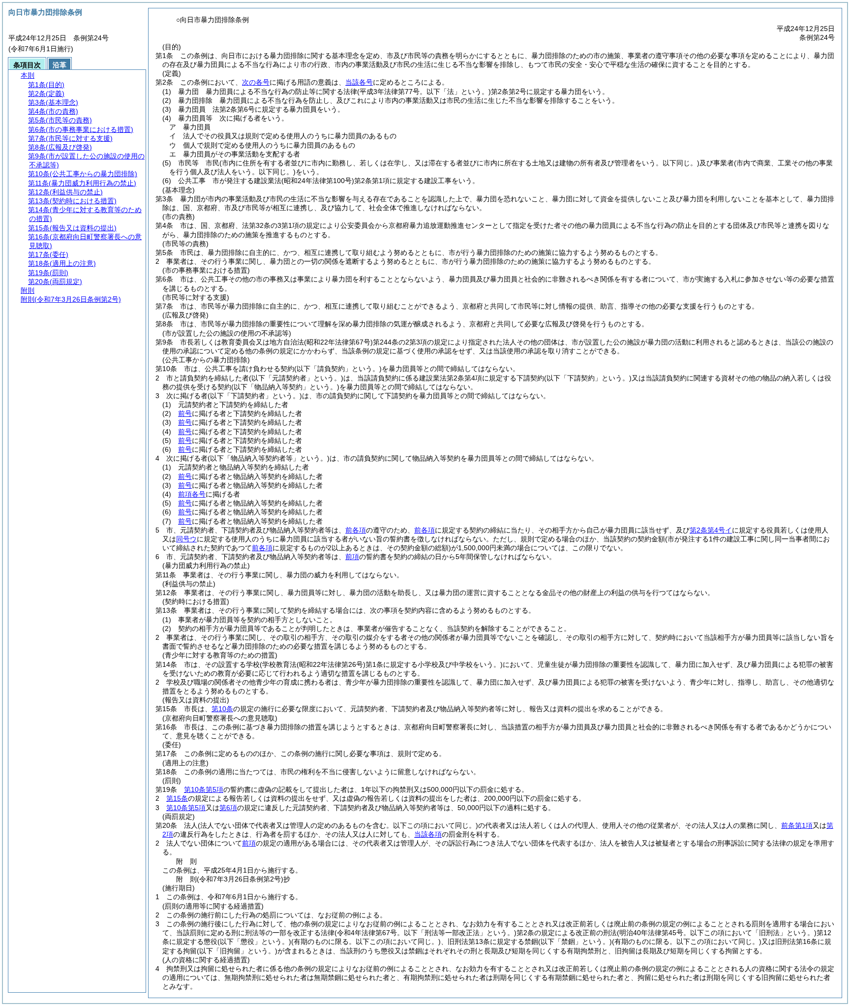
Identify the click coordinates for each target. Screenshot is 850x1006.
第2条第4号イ (711, 530)
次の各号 (256, 82)
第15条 (177, 798)
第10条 (222, 709)
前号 (185, 413)
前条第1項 (797, 825)
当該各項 (428, 834)
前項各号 (192, 494)
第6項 (228, 808)
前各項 (355, 530)
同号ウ (186, 539)
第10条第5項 (203, 789)
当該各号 (359, 82)
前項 (352, 557)
